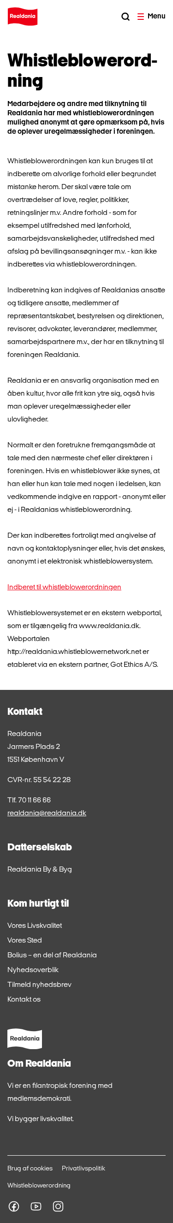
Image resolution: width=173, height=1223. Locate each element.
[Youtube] (36, 1206)
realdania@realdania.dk (46, 813)
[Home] (22, 16)
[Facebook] (13, 1206)
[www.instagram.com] (58, 1206)
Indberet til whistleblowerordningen (64, 587)
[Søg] (125, 16)
